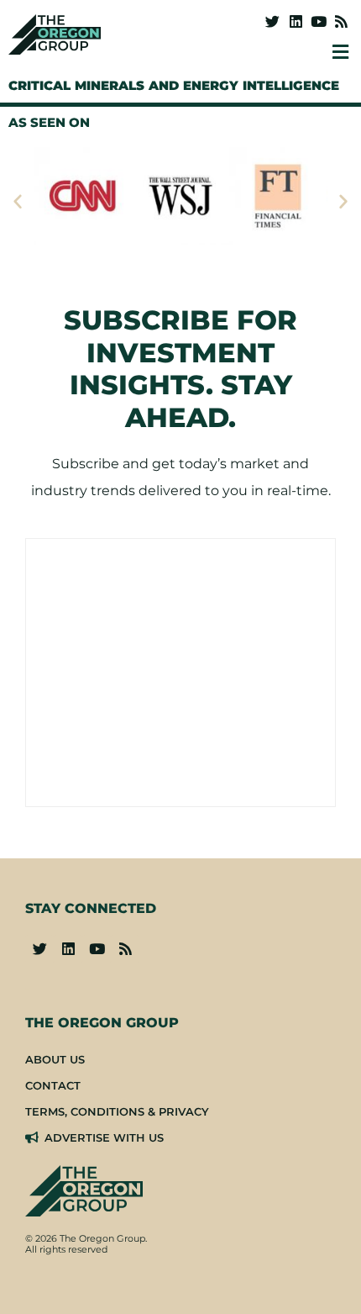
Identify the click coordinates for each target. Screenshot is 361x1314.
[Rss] (341, 21)
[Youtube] (318, 21)
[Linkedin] (295, 21)
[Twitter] (272, 21)
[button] (17, 201)
